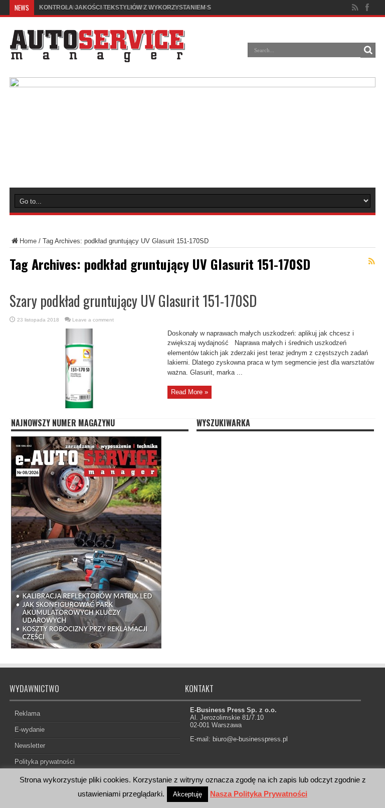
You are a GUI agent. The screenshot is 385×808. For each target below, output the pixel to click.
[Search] (367, 50)
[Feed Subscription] (371, 261)
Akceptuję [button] (187, 794)
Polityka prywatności (45, 761)
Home (28, 241)
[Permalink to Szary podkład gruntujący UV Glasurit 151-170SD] (85, 406)
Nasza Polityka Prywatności (258, 793)
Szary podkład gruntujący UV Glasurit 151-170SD (133, 300)
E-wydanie (30, 729)
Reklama (27, 713)
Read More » (189, 392)
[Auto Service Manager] (97, 55)
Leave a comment (93, 319)
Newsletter (30, 745)
